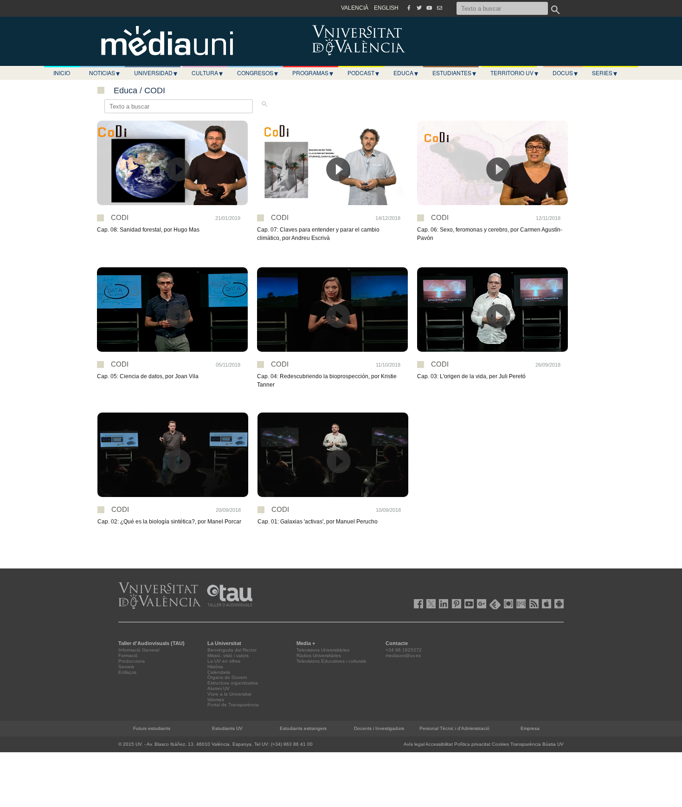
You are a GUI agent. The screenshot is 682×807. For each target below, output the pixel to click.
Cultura (207, 73)
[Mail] (439, 8)
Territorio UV (514, 73)
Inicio (61, 73)
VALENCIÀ (354, 8)
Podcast (363, 73)
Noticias (104, 73)
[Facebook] (408, 8)
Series (604, 73)
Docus (565, 73)
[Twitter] (419, 8)
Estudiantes (454, 73)
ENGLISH (386, 8)
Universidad (155, 73)
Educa (405, 73)
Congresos (257, 73)
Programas (312, 73)
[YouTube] (429, 8)
